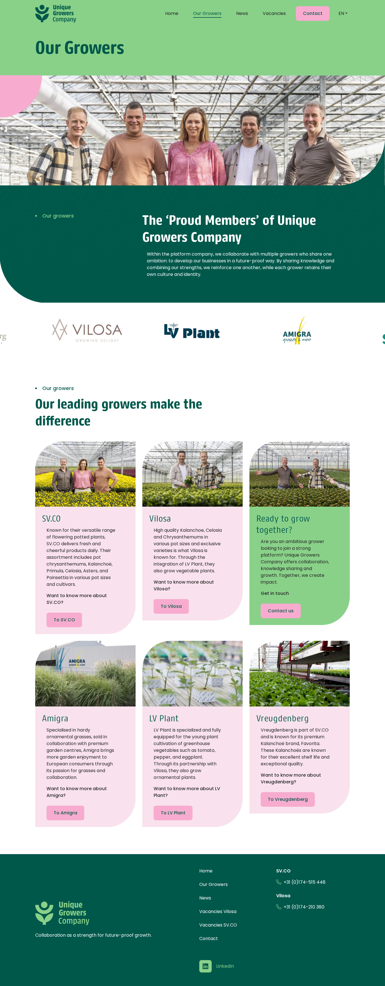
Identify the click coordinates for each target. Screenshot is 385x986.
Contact (208, 938)
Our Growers (207, 13)
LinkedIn (225, 966)
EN (341, 13)
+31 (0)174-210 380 (304, 907)
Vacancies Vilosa (217, 911)
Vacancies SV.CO (218, 925)
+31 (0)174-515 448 (305, 882)
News (242, 13)
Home (171, 13)
